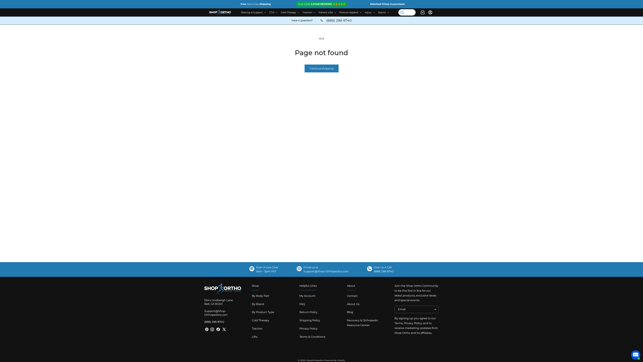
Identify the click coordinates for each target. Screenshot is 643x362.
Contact (352, 295)
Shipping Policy (309, 320)
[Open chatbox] (635, 355)
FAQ (302, 304)
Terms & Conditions (312, 336)
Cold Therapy (260, 320)
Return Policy (308, 312)
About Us (353, 304)
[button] (253, 12)
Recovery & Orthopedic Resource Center (362, 323)
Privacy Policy (308, 328)
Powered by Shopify (334, 360)
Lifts (254, 336)
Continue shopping (322, 68)
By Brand (258, 304)
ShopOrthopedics (315, 360)
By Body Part (260, 295)
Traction (257, 328)
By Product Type (263, 312)
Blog (350, 312)
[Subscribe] (435, 309)
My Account (307, 295)
